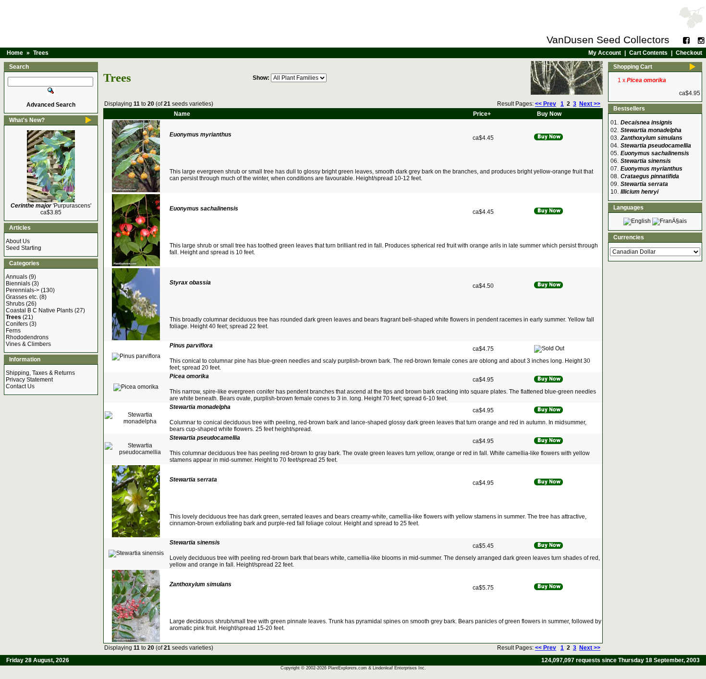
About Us (18, 241)
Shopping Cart (632, 66)
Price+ (482, 114)
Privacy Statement (29, 379)
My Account (604, 52)
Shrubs (15, 303)
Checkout (689, 52)
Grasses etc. (22, 297)
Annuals (16, 276)
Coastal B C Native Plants (39, 310)
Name (182, 114)
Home (15, 52)
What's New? (27, 120)
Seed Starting (23, 248)
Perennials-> (22, 290)
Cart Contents (648, 52)
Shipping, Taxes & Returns (40, 373)
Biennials (18, 283)
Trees (41, 52)
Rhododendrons (27, 337)
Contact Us (20, 386)
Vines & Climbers (28, 344)
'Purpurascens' (51, 205)
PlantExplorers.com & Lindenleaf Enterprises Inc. (377, 668)
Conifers (17, 324)
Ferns (13, 330)
